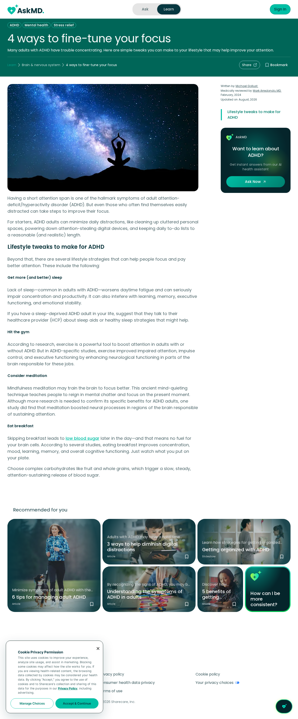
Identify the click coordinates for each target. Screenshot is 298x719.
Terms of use (110, 691)
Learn (11, 65)
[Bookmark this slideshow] (282, 556)
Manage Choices (32, 703)
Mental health (36, 25)
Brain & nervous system (41, 65)
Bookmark (279, 65)
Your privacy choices (215, 682)
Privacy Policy (67, 688)
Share (246, 65)
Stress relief (64, 25)
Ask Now (253, 181)
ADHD (14, 25)
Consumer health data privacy (127, 682)
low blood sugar (82, 438)
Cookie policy (208, 674)
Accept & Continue (77, 703)
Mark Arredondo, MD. (267, 91)
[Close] (98, 648)
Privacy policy (111, 674)
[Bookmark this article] (92, 604)
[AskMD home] (25, 9)
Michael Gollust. (247, 86)
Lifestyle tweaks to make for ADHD (254, 114)
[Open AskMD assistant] (284, 706)
